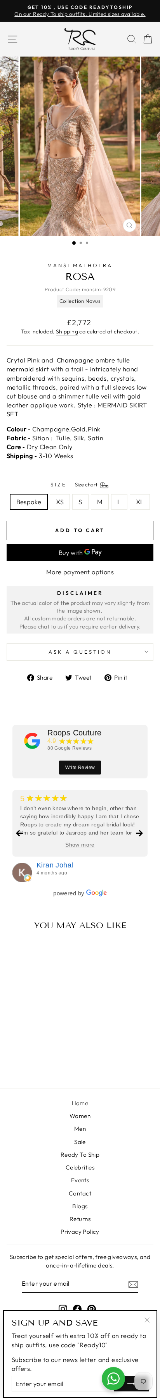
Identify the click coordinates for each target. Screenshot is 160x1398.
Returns (80, 1219)
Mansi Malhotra (80, 265)
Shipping (67, 331)
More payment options (80, 572)
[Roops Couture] (32, 741)
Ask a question (80, 652)
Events (80, 1180)
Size (74, 484)
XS (60, 502)
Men (80, 1128)
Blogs (79, 1206)
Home (80, 1103)
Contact (80, 1193)
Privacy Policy (80, 1231)
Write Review (80, 767)
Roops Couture (74, 732)
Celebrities (80, 1167)
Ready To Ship (80, 1154)
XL (140, 502)
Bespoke (29, 502)
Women (80, 1116)
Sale (80, 1142)
